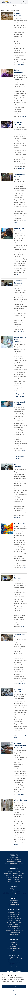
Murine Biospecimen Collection (14, 863)
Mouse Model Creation (19, 403)
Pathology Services (18, 465)
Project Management (14, 881)
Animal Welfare (14, 900)
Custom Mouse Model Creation (14, 922)
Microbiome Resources (14, 962)
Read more (21, 64)
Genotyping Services (14, 912)
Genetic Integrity (14, 905)
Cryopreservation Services (14, 918)
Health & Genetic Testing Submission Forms (14, 893)
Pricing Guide (14, 889)
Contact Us (14, 942)
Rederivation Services (14, 916)
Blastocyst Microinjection (14, 926)
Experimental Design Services (20, 229)
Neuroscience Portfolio (14, 960)
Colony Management (19, 71)
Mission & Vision (14, 946)
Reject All (14, 995)
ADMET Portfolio (14, 964)
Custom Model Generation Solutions (14, 873)
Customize (14, 991)
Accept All (14, 987)
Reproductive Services (19, 690)
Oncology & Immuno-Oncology (14, 958)
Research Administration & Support (20, 745)
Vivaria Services (20, 800)
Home (3, 6)
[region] (14, 985)
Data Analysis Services (19, 175)
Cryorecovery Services (14, 920)
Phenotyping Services (19, 576)
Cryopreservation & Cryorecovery (14, 875)
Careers (14, 950)
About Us (14, 944)
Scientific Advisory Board (14, 948)
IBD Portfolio (14, 966)
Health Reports (14, 903)
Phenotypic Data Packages (14, 861)
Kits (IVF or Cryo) (14, 914)
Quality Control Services (20, 635)
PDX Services (19, 523)
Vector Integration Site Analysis (14, 930)
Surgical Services (14, 928)
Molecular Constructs (18, 281)
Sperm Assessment (14, 924)
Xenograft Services (14, 935)
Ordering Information (14, 891)
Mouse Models (14, 857)
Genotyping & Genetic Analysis (14, 877)
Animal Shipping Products (14, 859)
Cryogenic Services (18, 123)
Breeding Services (17, 14)
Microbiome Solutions (14, 879)
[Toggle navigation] (23, 2)
